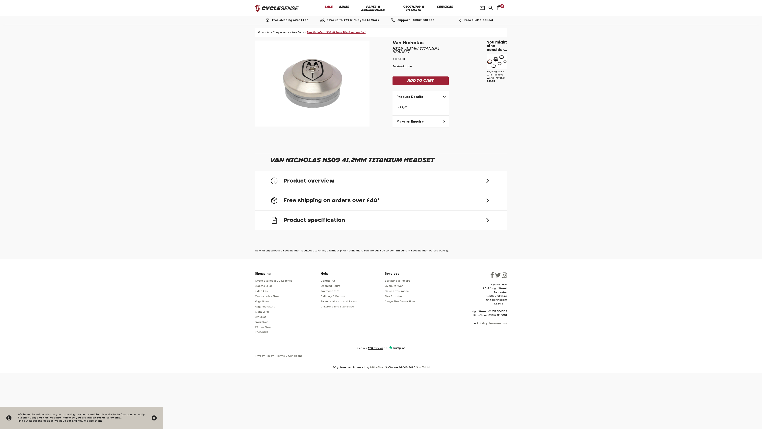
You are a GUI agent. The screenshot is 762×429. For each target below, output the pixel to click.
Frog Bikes (261, 322)
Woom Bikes (263, 327)
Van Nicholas (408, 43)
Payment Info (330, 291)
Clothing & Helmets (413, 8)
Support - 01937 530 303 (415, 20)
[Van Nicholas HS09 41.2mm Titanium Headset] (312, 84)
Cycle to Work (394, 286)
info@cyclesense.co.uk (492, 323)
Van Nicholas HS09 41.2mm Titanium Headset (336, 32)
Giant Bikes (262, 312)
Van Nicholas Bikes (267, 296)
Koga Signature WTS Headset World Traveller (496, 75)
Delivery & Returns (333, 296)
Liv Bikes (260, 317)
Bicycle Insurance (397, 291)
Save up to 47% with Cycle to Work (353, 20)
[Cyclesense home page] (277, 8)
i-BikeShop (377, 367)
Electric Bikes (263, 286)
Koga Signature (265, 306)
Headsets (298, 32)
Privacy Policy (264, 356)
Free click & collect (478, 20)
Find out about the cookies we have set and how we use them (60, 421)
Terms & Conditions (289, 356)
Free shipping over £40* (290, 20)
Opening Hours (330, 286)
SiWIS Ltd (423, 367)
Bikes (344, 6)
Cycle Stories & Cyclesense (273, 281)
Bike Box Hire (393, 296)
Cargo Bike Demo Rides (400, 301)
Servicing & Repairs (397, 281)
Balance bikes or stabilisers (339, 301)
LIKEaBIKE (261, 332)
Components (281, 32)
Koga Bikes (262, 301)
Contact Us (328, 281)
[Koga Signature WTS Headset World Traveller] (497, 68)
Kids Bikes (261, 291)
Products (263, 32)
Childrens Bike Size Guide (337, 306)
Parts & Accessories (373, 8)
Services (445, 6)
